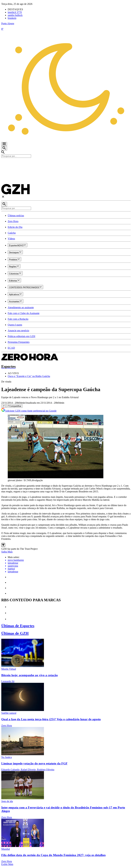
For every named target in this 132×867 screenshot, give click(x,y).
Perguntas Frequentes (18, 342)
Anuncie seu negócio (18, 330)
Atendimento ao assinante (21, 307)
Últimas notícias (16, 215)
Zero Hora (13, 221)
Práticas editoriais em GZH (21, 336)
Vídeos (11, 238)
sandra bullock (15, 15)
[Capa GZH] (66, 163)
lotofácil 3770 (15, 12)
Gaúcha (12, 232)
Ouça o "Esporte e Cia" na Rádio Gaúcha (29, 376)
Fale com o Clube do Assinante (23, 313)
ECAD (11, 347)
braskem (12, 18)
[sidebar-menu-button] (4, 144)
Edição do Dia (15, 227)
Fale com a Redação (18, 319)
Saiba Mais (7, 551)
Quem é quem (15, 324)
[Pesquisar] (4, 204)
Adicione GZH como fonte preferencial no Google (31, 410)
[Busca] (4, 148)
